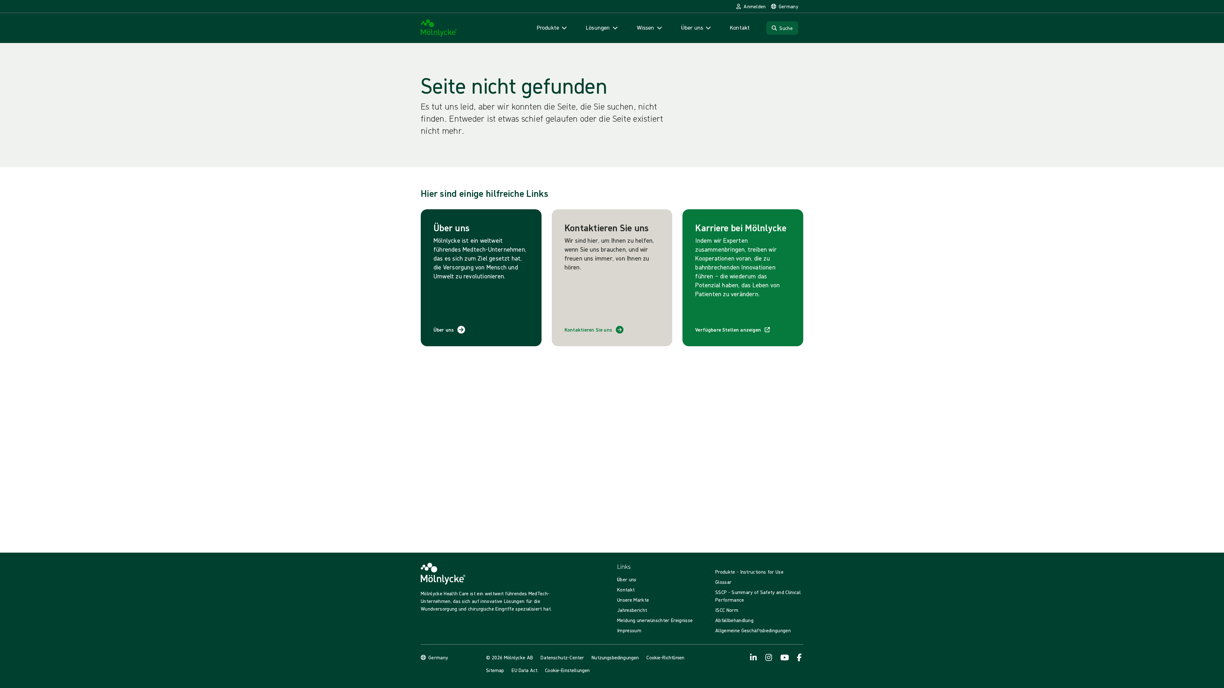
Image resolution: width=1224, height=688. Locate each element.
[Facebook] (799, 657)
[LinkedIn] (753, 657)
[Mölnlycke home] (439, 28)
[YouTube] (784, 657)
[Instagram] (769, 657)
